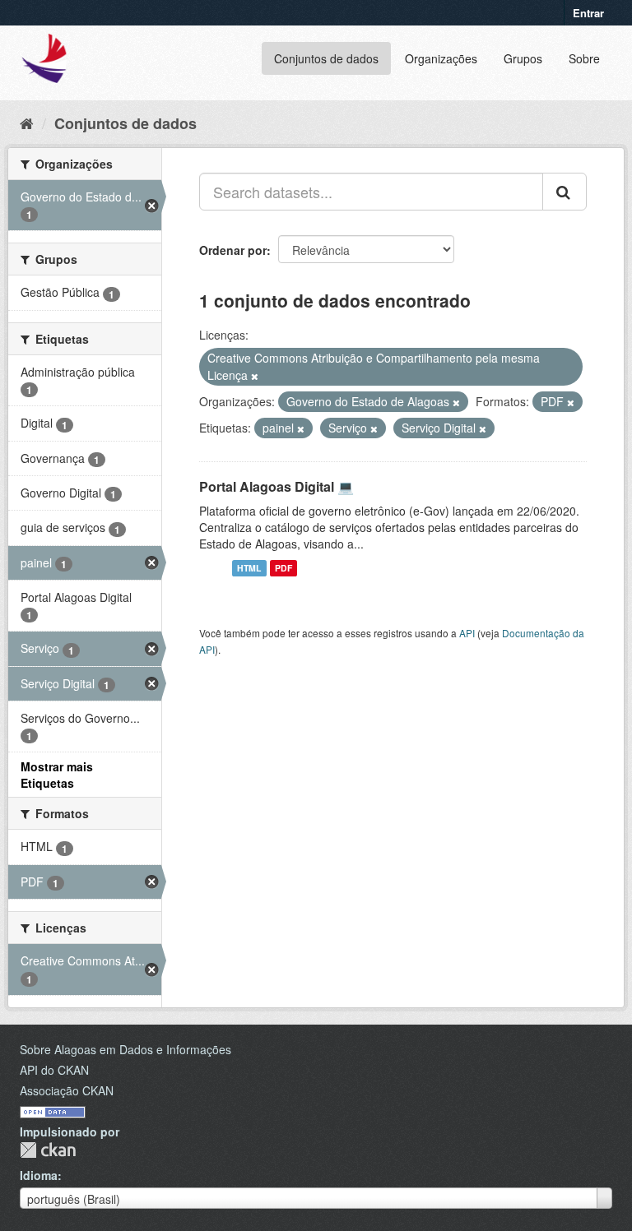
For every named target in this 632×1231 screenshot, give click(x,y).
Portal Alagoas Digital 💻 (276, 486)
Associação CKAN (67, 1090)
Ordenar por (233, 250)
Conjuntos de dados (326, 58)
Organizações (441, 58)
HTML (249, 568)
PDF (283, 568)
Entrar (588, 13)
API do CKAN (54, 1070)
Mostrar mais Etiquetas (57, 774)
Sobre (584, 58)
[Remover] (254, 375)
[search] (564, 192)
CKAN (48, 1150)
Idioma (39, 1175)
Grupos (523, 58)
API (467, 633)
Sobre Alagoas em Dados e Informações (125, 1049)
